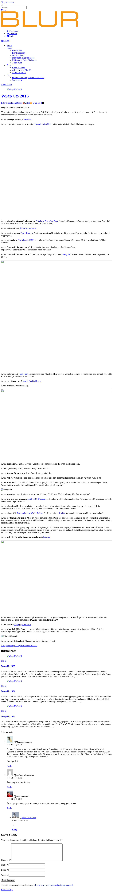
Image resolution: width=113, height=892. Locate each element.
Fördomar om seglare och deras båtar (28, 77)
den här (62, 513)
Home (9, 45)
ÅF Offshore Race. (28, 228)
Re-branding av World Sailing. (30, 513)
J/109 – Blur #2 (19, 72)
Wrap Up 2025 (8, 666)
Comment (6, 860)
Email (4, 870)
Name (4, 865)
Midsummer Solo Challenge (24, 60)
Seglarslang (17, 80)
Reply (9, 766)
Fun (8, 75)
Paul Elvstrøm (26, 233)
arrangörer (65, 254)
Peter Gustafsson (8, 103)
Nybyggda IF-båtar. (22, 624)
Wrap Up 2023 (8, 716)
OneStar (27, 119)
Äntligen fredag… (9, 645)
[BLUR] (39, 26)
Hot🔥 (29, 103)
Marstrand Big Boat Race (23, 58)
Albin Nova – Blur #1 (21, 70)
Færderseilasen (18, 53)
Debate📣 (20, 103)
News (3, 661)
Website (4, 875)
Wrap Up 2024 (8, 691)
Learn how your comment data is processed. (54, 885)
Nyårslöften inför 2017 (27, 645)
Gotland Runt (18, 55)
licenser (46, 537)
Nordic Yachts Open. (31, 381)
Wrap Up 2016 (15, 95)
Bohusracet (17, 50)
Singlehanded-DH (26, 240)
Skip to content (7, 2)
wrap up (36, 103)
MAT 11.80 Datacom (36, 499)
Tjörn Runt (17, 63)
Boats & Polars (18, 67)
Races (9, 48)
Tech (9, 65)
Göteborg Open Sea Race (47, 221)
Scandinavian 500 (43, 124)
